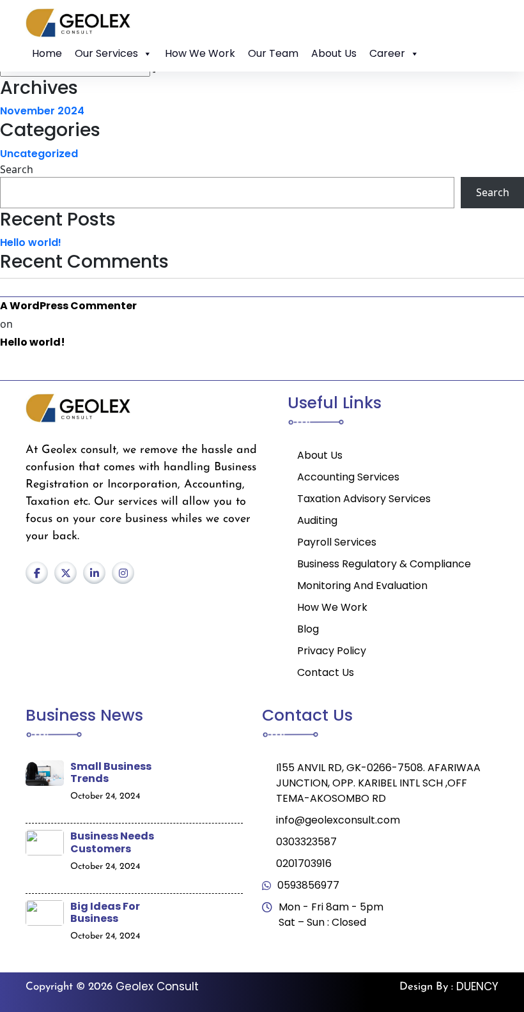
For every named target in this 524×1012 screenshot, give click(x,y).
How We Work (200, 53)
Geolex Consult (157, 986)
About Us (334, 53)
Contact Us (325, 672)
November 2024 (42, 110)
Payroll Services (336, 542)
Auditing (317, 520)
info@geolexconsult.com (338, 820)
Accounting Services (348, 477)
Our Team (273, 53)
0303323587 (306, 841)
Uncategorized (39, 153)
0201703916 (304, 863)
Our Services (106, 53)
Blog (308, 629)
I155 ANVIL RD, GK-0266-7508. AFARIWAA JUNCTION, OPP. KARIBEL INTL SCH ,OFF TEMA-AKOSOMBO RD (378, 783)
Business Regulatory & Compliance (384, 563)
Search (16, 169)
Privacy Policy (331, 650)
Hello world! (30, 242)
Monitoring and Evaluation (362, 585)
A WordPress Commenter (68, 305)
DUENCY (477, 986)
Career (387, 53)
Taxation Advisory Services (364, 498)
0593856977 (308, 885)
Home (47, 53)
